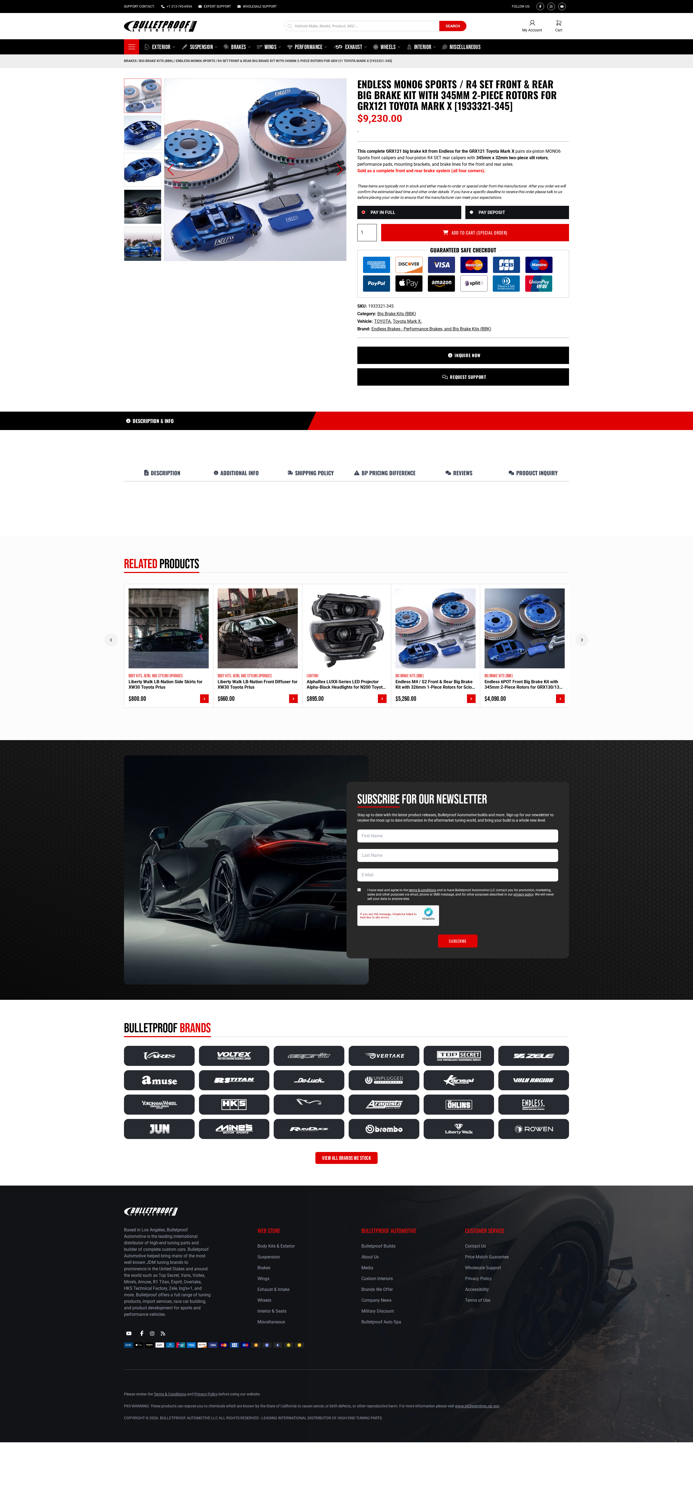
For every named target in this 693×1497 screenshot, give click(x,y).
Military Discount (377, 1311)
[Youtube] (562, 6)
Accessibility (477, 1289)
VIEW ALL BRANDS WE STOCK (346, 1158)
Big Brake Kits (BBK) (156, 61)
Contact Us (475, 1246)
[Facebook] (540, 6)
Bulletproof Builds (378, 1246)
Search (453, 26)
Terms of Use (477, 1300)
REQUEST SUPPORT (468, 377)
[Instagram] (551, 6)
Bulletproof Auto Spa (381, 1321)
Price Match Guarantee (487, 1257)
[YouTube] (129, 1333)
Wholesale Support (483, 1267)
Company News (376, 1300)
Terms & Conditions (170, 1394)
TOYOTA (382, 321)
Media (367, 1267)
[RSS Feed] (163, 1333)
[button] (170, 170)
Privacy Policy (478, 1278)
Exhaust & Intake (273, 1289)
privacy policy (523, 894)
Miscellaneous (271, 1321)
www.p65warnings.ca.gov (477, 1406)
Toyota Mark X (407, 321)
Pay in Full (383, 212)
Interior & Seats (271, 1311)
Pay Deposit (492, 212)
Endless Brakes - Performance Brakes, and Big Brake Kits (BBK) (431, 328)
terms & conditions (422, 890)
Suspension (268, 1257)
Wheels (264, 1300)
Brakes (130, 61)
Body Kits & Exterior (276, 1246)
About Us (370, 1257)
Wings (263, 1278)
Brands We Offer (377, 1289)
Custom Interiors (377, 1278)
